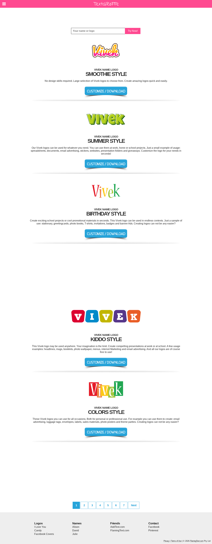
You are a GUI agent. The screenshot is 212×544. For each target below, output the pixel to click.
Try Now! (133, 31)
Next (133, 505)
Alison (75, 527)
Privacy (166, 541)
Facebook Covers (44, 534)
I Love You (40, 527)
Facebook (153, 527)
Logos (38, 523)
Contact (153, 523)
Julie (75, 534)
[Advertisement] (106, 15)
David (75, 530)
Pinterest (153, 530)
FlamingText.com (119, 530)
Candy (38, 530)
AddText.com (117, 527)
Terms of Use (176, 541)
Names (76, 523)
